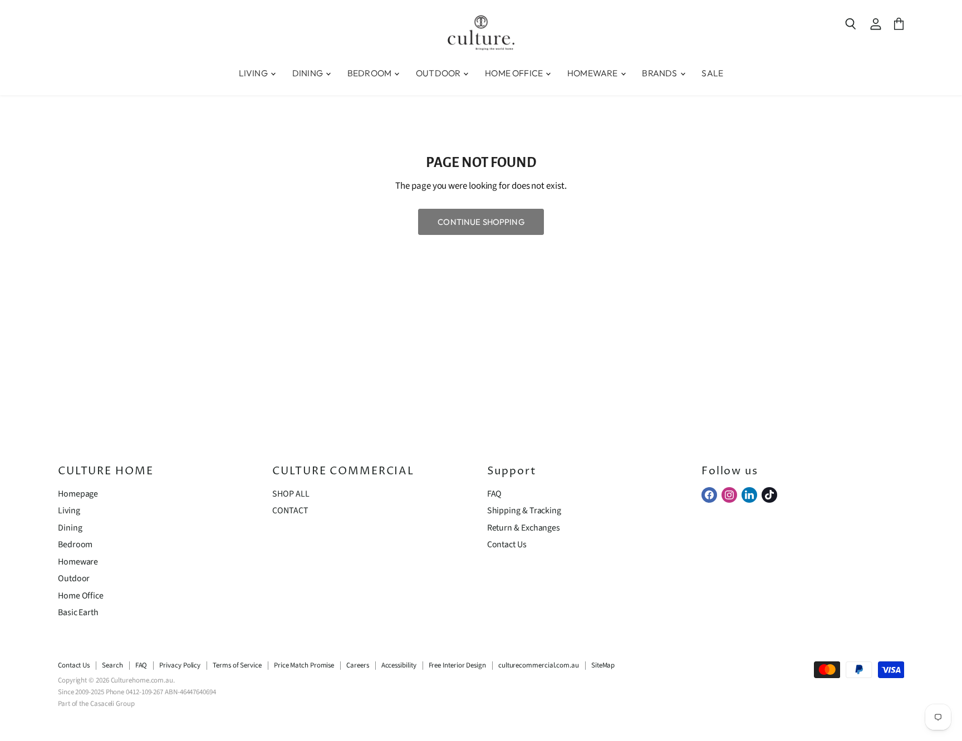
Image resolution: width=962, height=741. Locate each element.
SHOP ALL (290, 494)
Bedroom (75, 544)
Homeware (78, 562)
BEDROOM (370, 72)
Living (69, 510)
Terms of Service (237, 665)
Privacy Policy (179, 665)
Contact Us (507, 544)
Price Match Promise (304, 665)
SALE (712, 72)
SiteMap (603, 665)
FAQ (494, 494)
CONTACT (290, 510)
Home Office (81, 596)
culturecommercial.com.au (538, 665)
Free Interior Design (457, 665)
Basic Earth (78, 612)
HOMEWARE (593, 72)
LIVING (254, 72)
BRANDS (660, 72)
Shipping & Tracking (524, 510)
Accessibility (398, 665)
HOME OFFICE (514, 72)
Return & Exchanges (523, 528)
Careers (357, 665)
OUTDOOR (439, 72)
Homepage (78, 494)
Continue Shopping (481, 222)
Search (112, 665)
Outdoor (74, 578)
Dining (70, 528)
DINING (308, 72)
